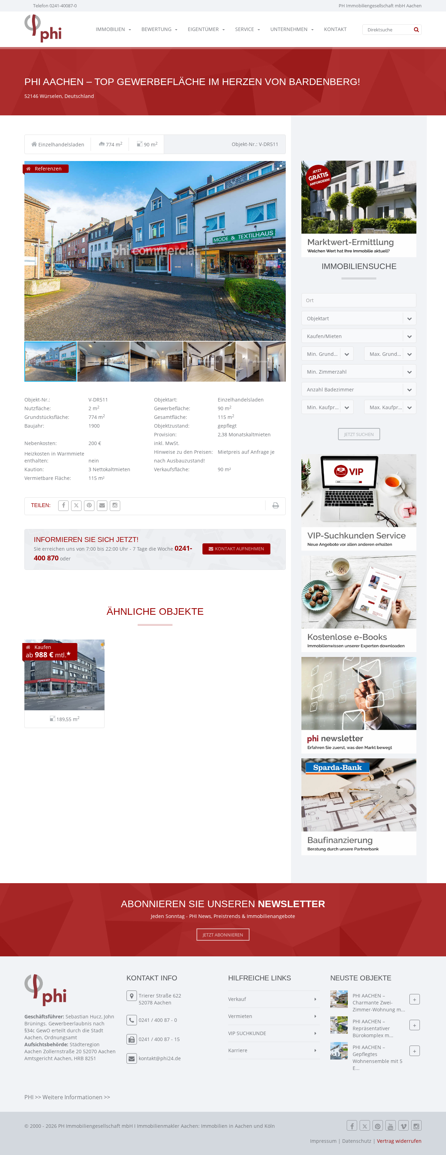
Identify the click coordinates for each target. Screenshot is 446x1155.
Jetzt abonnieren (223, 935)
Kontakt (335, 29)
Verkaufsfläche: (172, 469)
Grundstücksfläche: (46, 417)
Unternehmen (289, 29)
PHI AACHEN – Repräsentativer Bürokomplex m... (373, 1028)
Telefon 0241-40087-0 (55, 5)
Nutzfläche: (37, 408)
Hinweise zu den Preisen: (183, 452)
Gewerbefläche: (172, 408)
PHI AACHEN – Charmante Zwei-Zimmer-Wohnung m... (379, 1003)
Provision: (165, 434)
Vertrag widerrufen (399, 1141)
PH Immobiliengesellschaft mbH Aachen (380, 5)
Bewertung (156, 29)
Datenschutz (356, 1141)
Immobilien (110, 29)
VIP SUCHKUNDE (247, 1033)
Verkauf (237, 999)
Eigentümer (203, 29)
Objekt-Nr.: (37, 399)
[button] (279, 167)
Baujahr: (34, 425)
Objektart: (165, 399)
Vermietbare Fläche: (47, 478)
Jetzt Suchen (359, 434)
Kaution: (34, 469)
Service (244, 29)
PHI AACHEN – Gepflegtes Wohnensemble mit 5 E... (377, 1058)
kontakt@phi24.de (160, 1058)
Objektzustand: (172, 425)
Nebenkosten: (40, 443)
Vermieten (240, 1016)
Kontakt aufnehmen (239, 548)
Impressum (323, 1141)
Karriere (237, 1050)
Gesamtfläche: (170, 417)
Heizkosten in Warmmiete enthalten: (54, 457)
